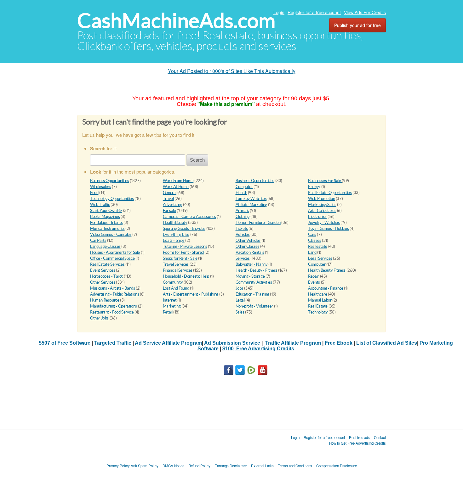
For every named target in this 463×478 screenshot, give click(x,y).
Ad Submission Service (232, 343)
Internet (170, 300)
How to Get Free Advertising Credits (357, 443)
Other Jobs (99, 318)
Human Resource (104, 300)
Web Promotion (321, 198)
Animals (242, 210)
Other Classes (248, 246)
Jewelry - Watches (324, 222)
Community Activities (254, 282)
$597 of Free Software (64, 343)
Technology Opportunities (112, 198)
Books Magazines (105, 216)
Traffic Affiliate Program (293, 343)
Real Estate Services (107, 264)
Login (278, 12)
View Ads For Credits (365, 12)
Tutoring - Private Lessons (185, 246)
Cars (312, 234)
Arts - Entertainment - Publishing (190, 294)
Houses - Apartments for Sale (115, 252)
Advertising (172, 204)
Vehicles (243, 234)
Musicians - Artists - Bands (112, 288)
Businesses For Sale (325, 180)
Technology (318, 312)
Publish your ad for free (357, 25)
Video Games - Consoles (110, 234)
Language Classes (105, 246)
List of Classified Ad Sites (386, 343)
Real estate (317, 246)
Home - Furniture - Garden (258, 222)
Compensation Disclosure (336, 465)
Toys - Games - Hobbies (328, 228)
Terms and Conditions (295, 465)
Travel (168, 198)
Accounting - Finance (325, 288)
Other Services (102, 282)
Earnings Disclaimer (230, 465)
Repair (313, 276)
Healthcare (317, 294)
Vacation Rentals (250, 252)
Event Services (102, 270)
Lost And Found (176, 288)
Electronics (317, 216)
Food (94, 192)
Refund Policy (199, 465)
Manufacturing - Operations (113, 306)
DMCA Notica (173, 465)
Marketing (172, 306)
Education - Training (252, 294)
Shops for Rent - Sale (180, 258)
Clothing (243, 216)
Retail (168, 312)
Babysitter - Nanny (252, 264)
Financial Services (177, 270)
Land (312, 252)
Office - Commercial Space (112, 258)
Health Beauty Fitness (327, 270)
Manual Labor (319, 300)
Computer (244, 186)
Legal (240, 300)
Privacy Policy (118, 465)
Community (173, 282)
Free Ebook (338, 343)
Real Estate (318, 306)
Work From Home (178, 180)
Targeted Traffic (112, 343)
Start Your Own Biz (106, 210)
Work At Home (176, 186)
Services (243, 258)
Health (241, 192)
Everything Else (176, 234)
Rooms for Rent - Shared (183, 252)
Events (314, 282)
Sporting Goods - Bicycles (184, 228)
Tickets (242, 228)
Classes (314, 240)
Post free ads (359, 437)
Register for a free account (314, 12)
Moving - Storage (250, 276)
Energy (314, 186)
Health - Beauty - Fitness (256, 270)
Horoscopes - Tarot (106, 276)
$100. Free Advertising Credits (258, 348)
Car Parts (98, 240)
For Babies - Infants (106, 222)
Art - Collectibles (322, 210)
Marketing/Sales (322, 204)
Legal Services (320, 258)
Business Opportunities (109, 180)
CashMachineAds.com (176, 20)
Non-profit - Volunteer (254, 306)
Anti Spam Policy (144, 465)
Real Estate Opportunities (330, 192)
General (169, 192)
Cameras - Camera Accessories (189, 216)
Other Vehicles (248, 240)
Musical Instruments (107, 228)
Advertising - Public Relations (114, 294)
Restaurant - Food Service (112, 312)
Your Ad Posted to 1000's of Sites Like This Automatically (231, 71)
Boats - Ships (174, 240)
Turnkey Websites (251, 198)
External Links (262, 465)
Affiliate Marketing (251, 204)
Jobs (239, 288)
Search (197, 160)
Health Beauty (175, 222)
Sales (240, 312)
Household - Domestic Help (186, 276)
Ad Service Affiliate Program (168, 343)
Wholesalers (100, 186)
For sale (169, 210)
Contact (380, 437)
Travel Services (176, 264)
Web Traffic (100, 204)
